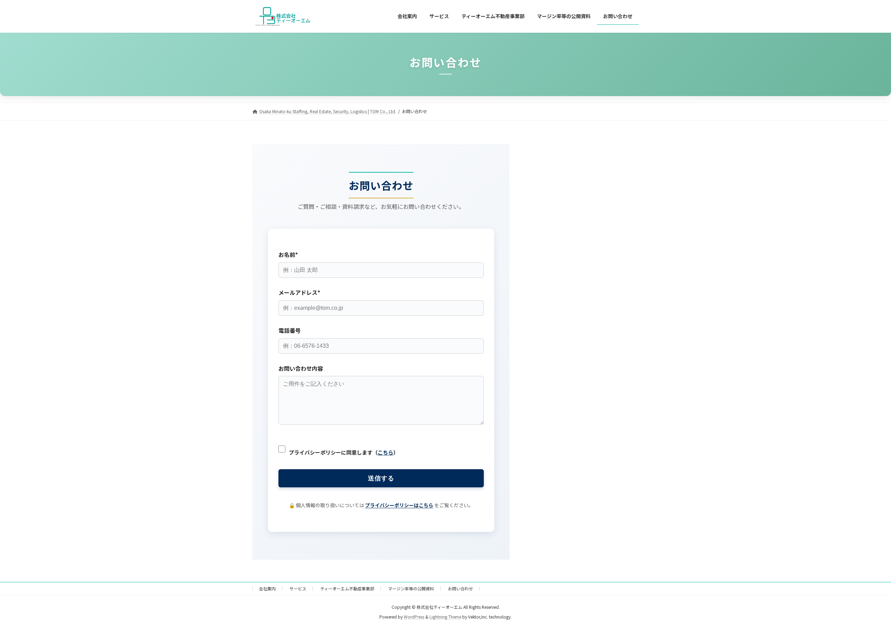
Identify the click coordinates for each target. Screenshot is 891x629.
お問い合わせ (460, 588)
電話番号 (289, 330)
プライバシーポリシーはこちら (399, 505)
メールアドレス (299, 292)
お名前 (288, 254)
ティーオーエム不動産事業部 (347, 588)
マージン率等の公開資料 (411, 588)
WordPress (414, 617)
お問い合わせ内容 (300, 368)
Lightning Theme (445, 617)
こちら (385, 452)
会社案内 (267, 588)
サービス (298, 588)
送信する (381, 478)
